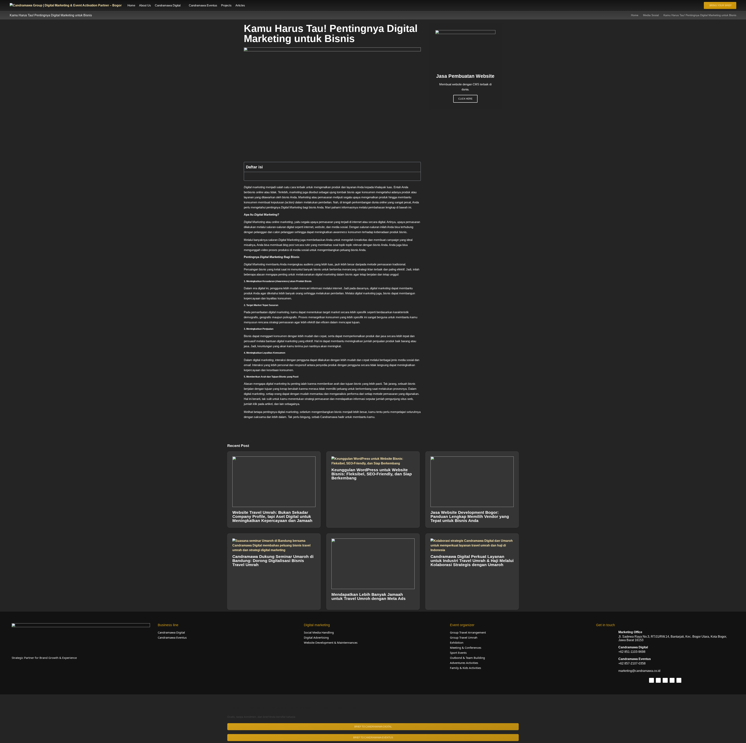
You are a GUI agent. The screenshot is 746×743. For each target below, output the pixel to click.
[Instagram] (651, 680)
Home (634, 15)
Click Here (465, 98)
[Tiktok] (658, 680)
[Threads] (672, 680)
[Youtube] (678, 680)
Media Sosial (651, 15)
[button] (170, 5)
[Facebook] (665, 680)
